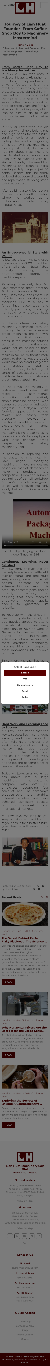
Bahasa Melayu (25, 685)
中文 (25, 679)
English (25, 672)
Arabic (25, 697)
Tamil (25, 691)
